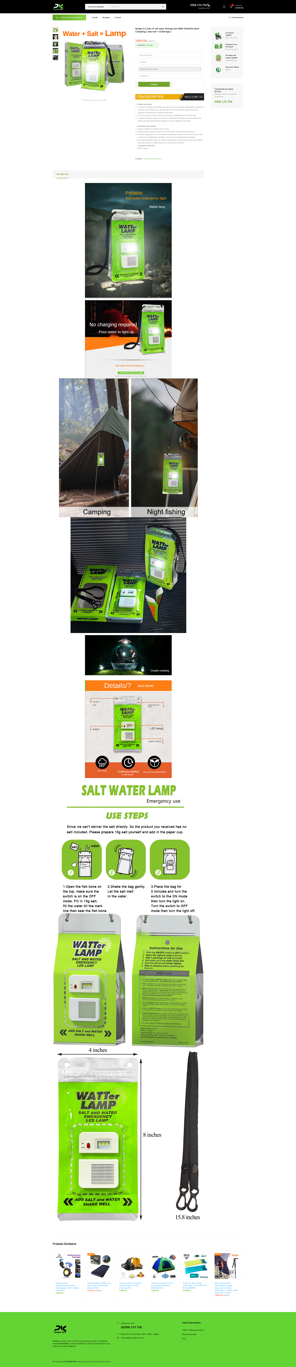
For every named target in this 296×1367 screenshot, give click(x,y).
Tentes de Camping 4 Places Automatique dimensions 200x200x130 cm (162, 1285)
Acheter (154, 84)
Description (62, 174)
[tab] (62, 174)
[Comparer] (80, 1262)
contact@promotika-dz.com (132, 1338)
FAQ (184, 1339)
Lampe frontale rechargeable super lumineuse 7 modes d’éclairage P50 (130, 1285)
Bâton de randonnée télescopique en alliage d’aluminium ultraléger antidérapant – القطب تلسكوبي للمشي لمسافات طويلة (226, 1288)
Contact (118, 17)
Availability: (141, 45)
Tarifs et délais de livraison (193, 1330)
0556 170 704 (198, 5)
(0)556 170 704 (131, 1327)
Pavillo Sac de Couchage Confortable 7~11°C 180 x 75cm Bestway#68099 (195, 1285)
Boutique (106, 17)
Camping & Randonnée (153, 159)
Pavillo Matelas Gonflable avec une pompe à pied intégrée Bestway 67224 (99, 1285)
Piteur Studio (106, 1362)
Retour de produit (189, 1334)
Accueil (95, 17)
